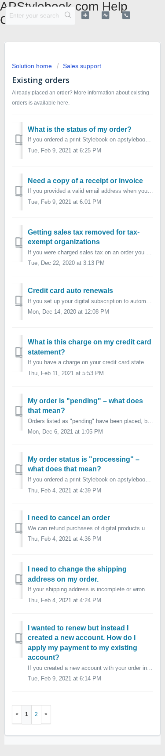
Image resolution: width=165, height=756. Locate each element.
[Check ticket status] (105, 15)
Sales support (82, 65)
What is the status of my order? (80, 129)
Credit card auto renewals (70, 290)
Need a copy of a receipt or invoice (85, 180)
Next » (46, 714)
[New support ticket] (85, 15)
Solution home (33, 65)
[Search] (68, 16)
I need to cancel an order (69, 517)
